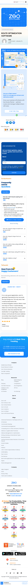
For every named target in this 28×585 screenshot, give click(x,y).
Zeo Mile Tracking (5, 371)
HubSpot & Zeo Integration (5, 388)
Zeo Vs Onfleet (5, 411)
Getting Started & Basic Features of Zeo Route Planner (12, 440)
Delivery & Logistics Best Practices (9, 430)
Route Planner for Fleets (7, 367)
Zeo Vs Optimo (5, 409)
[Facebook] (6, 573)
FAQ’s (2, 471)
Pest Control (4, 454)
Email (3, 160)
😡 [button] (6, 130)
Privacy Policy (4, 473)
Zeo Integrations (18, 385)
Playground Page (11, 207)
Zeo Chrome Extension (6, 369)
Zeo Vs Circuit (4, 407)
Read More (5, 281)
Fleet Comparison (5, 373)
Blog (2, 380)
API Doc (16, 388)
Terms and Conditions (6, 475)
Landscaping (4, 452)
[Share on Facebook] (13, 122)
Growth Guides (5, 443)
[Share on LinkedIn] (10, 122)
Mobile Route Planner (6, 365)
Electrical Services (5, 437)
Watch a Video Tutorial (14, 220)
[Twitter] (10, 573)
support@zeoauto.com (15, 493)
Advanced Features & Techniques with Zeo (11, 420)
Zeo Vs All (3, 400)
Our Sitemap (17, 391)
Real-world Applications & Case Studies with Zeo (13, 458)
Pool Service (4, 456)
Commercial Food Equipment (8, 426)
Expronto (17, 578)
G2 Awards (4, 391)
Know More (5, 192)
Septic (2, 460)
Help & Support (5, 469)
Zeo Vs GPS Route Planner (7, 413)
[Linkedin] (21, 573)
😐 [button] (11, 130)
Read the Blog (14, 223)
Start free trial (14, 111)
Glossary (3, 383)
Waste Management (6, 463)
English (16, 2)
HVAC (2, 445)
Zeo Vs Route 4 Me (5, 402)
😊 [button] (16, 130)
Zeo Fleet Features (5, 385)
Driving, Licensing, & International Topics (11, 435)
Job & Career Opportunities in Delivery (10, 449)
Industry (3, 447)
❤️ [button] (21, 130)
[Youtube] (17, 573)
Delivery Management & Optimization (10, 433)
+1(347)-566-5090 (16, 495)
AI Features (4, 422)
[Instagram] (14, 573)
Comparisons (17, 383)
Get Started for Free (14, 353)
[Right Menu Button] (26, 2)
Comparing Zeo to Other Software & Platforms (12, 428)
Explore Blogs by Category (18, 380)
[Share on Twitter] (7, 122)
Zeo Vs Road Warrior (6, 405)
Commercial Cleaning (6, 424)
